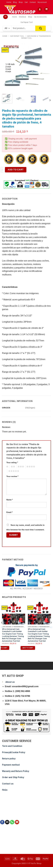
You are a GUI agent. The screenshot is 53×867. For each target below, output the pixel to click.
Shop (21, 2)
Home (8, 2)
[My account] (40, 9)
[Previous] (6, 67)
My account (42, 2)
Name (9, 500)
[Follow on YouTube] (17, 822)
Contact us (7, 783)
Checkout (22, 17)
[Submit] (40, 28)
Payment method (11, 765)
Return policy (8, 758)
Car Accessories (40, 17)
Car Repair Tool (27, 22)
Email (9, 512)
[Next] (46, 67)
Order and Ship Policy (13, 777)
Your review (12, 476)
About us (10, 682)
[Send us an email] (7, 822)
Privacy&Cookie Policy (13, 752)
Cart (26, 2)
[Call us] (12, 822)
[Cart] (46, 9)
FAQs (4, 790)
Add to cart (16, 169)
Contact (33, 2)
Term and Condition (12, 746)
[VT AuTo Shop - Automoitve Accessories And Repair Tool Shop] (20, 9)
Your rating (12, 462)
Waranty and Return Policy (15, 771)
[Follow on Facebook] (2, 822)
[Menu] (5, 17)
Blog (15, 2)
